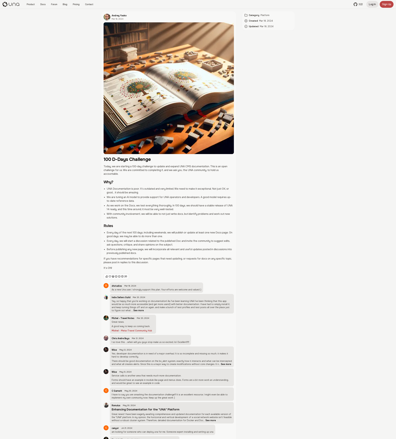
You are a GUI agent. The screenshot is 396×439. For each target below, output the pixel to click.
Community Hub (143, 330)
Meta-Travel (127, 330)
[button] (358, 4)
